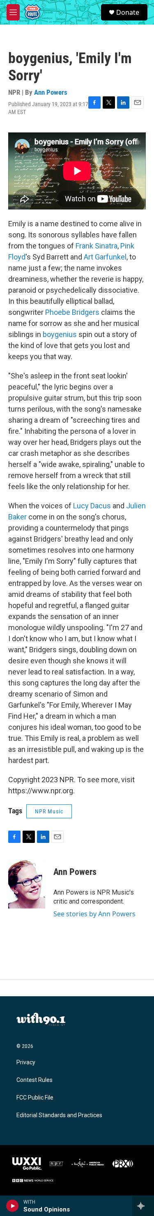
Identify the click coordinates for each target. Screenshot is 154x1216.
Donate (127, 12)
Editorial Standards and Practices (59, 1115)
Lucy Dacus (92, 505)
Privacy (25, 1062)
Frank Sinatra (96, 245)
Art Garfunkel (105, 257)
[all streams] (143, 1206)
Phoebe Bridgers (72, 312)
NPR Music (49, 811)
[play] (12, 1206)
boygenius (60, 334)
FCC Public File (34, 1098)
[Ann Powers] (26, 884)
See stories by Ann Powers (94, 913)
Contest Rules (34, 1080)
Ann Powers (50, 92)
